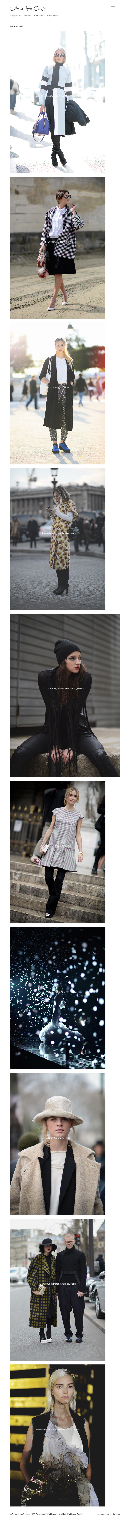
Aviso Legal (41, 1514)
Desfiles (28, 15)
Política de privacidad (56, 1514)
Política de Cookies (75, 1514)
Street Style (52, 15)
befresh (116, 1514)
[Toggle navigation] (113, 5)
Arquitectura (15, 15)
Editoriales (39, 15)
